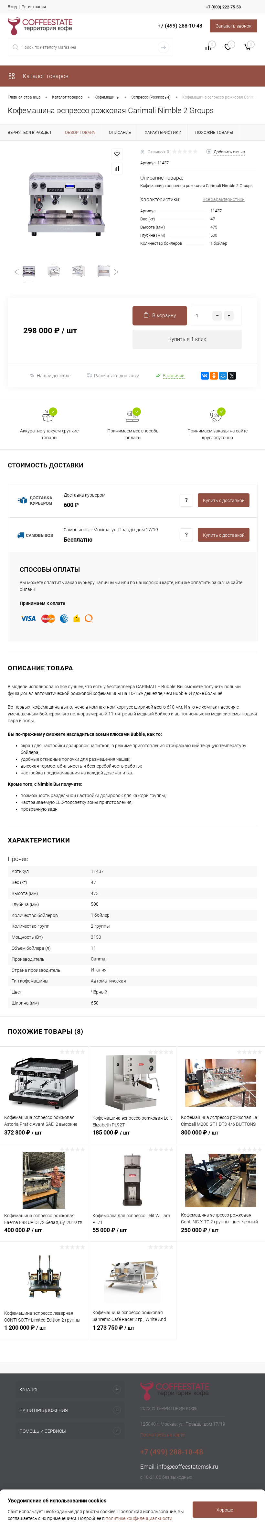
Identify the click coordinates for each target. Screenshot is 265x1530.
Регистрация (34, 6)
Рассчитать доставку (116, 375)
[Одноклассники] (214, 376)
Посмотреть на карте (162, 1434)
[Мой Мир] (223, 376)
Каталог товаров (45, 76)
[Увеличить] (66, 201)
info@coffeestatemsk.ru (187, 1466)
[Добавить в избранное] (117, 154)
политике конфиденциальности (139, 1518)
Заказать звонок (233, 26)
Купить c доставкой (224, 500)
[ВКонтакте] (205, 376)
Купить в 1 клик (187, 339)
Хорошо (225, 1509)
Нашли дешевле (53, 375)
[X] (232, 376)
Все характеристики (224, 199)
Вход (12, 6)
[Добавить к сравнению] (117, 168)
